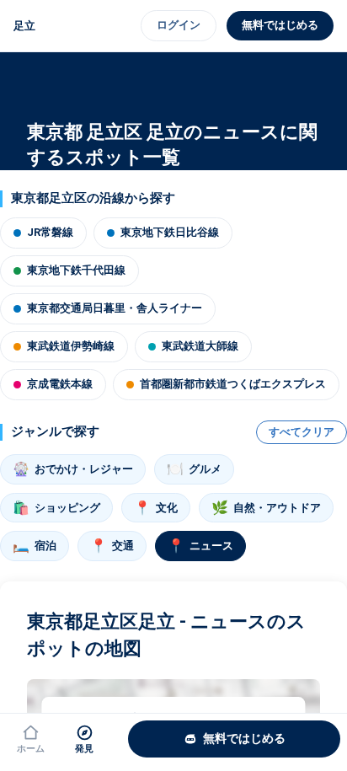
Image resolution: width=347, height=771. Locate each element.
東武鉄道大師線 (200, 346)
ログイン (178, 25)
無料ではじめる (280, 25)
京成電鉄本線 (60, 383)
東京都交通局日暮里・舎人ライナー (114, 308)
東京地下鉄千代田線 (76, 270)
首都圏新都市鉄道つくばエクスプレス (233, 383)
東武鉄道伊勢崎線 (71, 346)
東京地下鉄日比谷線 (169, 232)
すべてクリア (301, 432)
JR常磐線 (50, 232)
